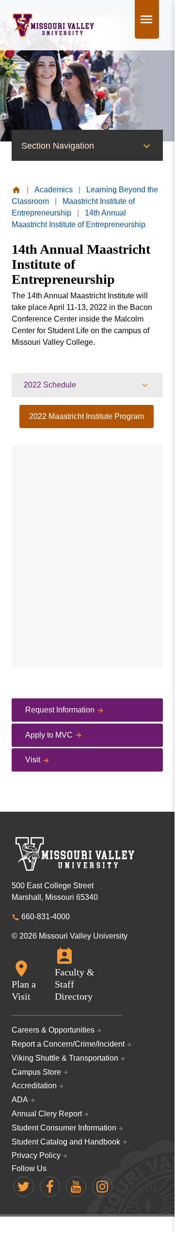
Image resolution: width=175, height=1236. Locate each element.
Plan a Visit (24, 990)
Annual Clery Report (47, 1114)
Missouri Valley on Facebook (50, 1186)
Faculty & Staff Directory (75, 984)
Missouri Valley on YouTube (76, 1186)
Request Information (60, 710)
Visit (32, 760)
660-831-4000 (45, 916)
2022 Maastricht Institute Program (86, 416)
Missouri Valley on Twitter (24, 1186)
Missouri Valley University (53, 25)
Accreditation (34, 1086)
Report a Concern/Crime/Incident (68, 1044)
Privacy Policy (36, 1155)
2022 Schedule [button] (50, 385)
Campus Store (36, 1072)
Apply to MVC (49, 735)
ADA (20, 1100)
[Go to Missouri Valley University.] (16, 189)
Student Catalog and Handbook (66, 1142)
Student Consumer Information (64, 1128)
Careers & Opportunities (53, 1030)
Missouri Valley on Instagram (102, 1186)
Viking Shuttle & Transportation (65, 1058)
